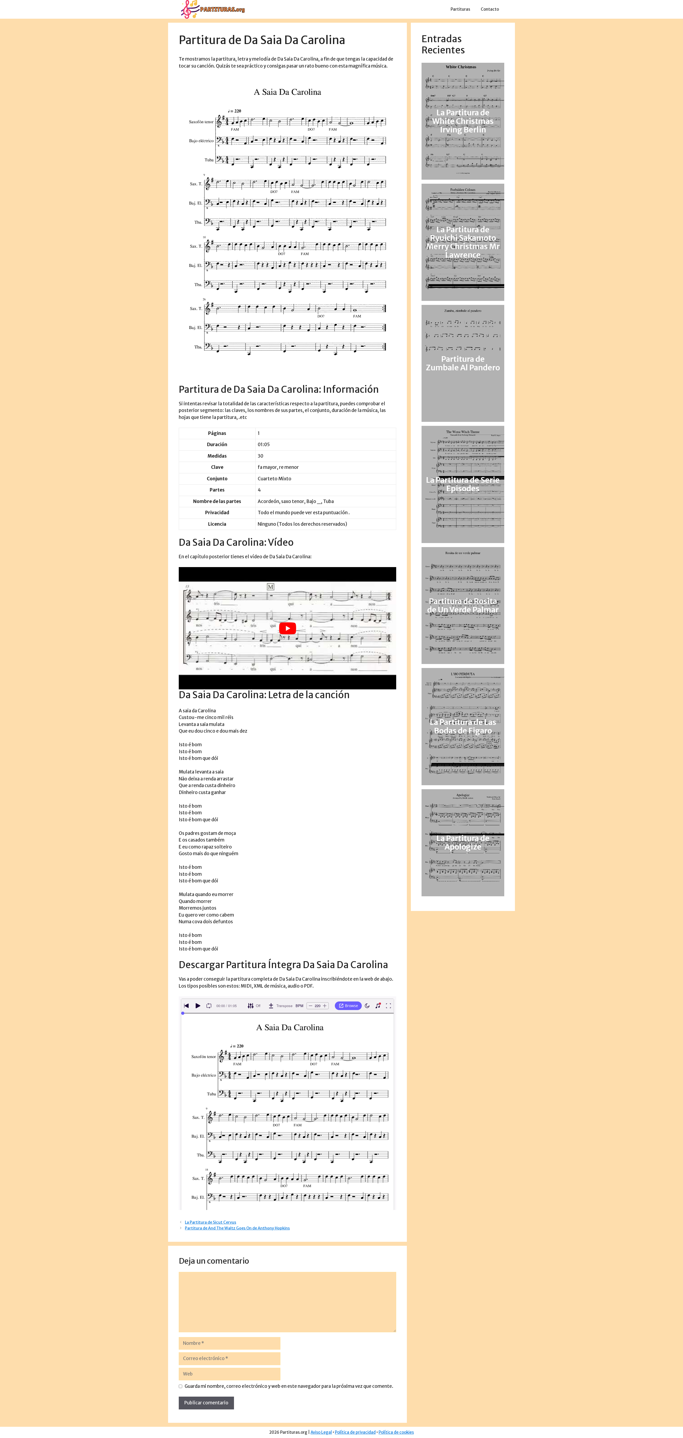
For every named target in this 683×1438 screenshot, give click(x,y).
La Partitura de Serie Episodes (463, 484)
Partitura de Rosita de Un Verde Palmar (463, 605)
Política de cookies (396, 1432)
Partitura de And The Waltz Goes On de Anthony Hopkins (237, 1228)
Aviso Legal (321, 1432)
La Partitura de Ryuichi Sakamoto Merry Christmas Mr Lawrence (463, 242)
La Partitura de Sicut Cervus (210, 1222)
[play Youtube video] (287, 628)
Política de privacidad (355, 1432)
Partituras (460, 9)
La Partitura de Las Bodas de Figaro (463, 726)
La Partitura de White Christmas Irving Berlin (463, 121)
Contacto (490, 9)
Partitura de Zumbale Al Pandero (463, 363)
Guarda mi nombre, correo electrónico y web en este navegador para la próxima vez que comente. (289, 1386)
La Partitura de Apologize (463, 842)
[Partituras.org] (212, 9)
